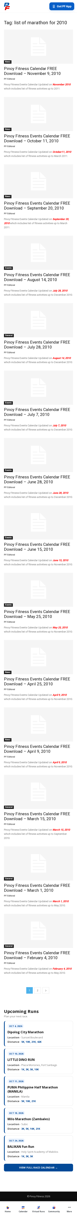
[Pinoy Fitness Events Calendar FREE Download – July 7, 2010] (38, 388)
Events (8, 268)
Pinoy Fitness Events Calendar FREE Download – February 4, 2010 (37, 955)
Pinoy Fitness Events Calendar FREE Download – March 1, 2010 (37, 888)
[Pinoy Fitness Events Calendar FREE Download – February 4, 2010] (38, 931)
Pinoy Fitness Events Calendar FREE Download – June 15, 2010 (37, 547)
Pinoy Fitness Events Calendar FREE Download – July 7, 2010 (37, 412)
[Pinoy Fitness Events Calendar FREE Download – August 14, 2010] (38, 253)
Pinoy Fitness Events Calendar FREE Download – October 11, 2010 (37, 138)
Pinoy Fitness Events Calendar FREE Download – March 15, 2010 (37, 816)
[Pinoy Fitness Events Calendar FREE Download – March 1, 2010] (38, 863)
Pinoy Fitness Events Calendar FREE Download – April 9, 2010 (37, 749)
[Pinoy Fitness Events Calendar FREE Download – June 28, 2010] (38, 455)
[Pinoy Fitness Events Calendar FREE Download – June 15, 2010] (38, 522)
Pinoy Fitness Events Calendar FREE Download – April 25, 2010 (37, 681)
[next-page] (45, 990)
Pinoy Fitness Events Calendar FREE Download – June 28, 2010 (37, 479)
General (9, 335)
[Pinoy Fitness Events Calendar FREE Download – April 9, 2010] (38, 724)
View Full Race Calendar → (38, 1167)
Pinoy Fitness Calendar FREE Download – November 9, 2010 (32, 71)
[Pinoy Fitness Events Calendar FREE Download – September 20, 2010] (38, 181)
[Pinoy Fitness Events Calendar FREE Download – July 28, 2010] (38, 320)
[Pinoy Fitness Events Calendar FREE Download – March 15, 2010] (38, 792)
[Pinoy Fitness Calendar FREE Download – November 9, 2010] (38, 47)
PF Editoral (9, 79)
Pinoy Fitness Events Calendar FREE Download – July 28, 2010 (37, 344)
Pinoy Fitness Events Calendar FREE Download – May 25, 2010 (37, 614)
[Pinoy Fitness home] (7, 6)
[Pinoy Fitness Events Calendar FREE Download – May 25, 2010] (38, 590)
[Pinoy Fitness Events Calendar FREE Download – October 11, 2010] (38, 114)
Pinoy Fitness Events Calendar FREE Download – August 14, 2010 (37, 277)
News (7, 62)
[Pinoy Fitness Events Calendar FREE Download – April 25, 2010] (38, 657)
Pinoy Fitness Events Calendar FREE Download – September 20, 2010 (37, 206)
